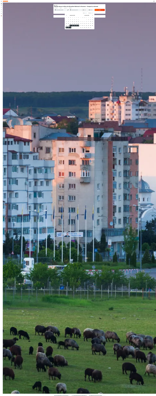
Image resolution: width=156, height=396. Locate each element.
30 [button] (70, 27)
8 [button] (68, 21)
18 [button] (74, 23)
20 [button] (78, 23)
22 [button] (68, 25)
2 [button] (70, 19)
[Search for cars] (1, 7)
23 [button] (70, 25)
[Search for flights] (1, 4)
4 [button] (74, 19)
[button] (1, 1)
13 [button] (78, 21)
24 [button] (72, 25)
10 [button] (72, 21)
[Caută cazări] (1, 5)
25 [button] (74, 25)
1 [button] (68, 19)
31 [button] (90, 27)
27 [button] (78, 25)
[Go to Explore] (1, 9)
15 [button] (68, 23)
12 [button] (76, 21)
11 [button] (74, 21)
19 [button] (76, 23)
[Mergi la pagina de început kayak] (5, 1)
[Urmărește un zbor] (1, 11)
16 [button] (70, 23)
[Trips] (1, 13)
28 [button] (66, 27)
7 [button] (66, 21)
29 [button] (68, 27)
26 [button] (76, 25)
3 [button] (72, 19)
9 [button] (70, 21)
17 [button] (72, 23)
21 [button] (66, 25)
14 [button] (66, 23)
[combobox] (61, 10)
